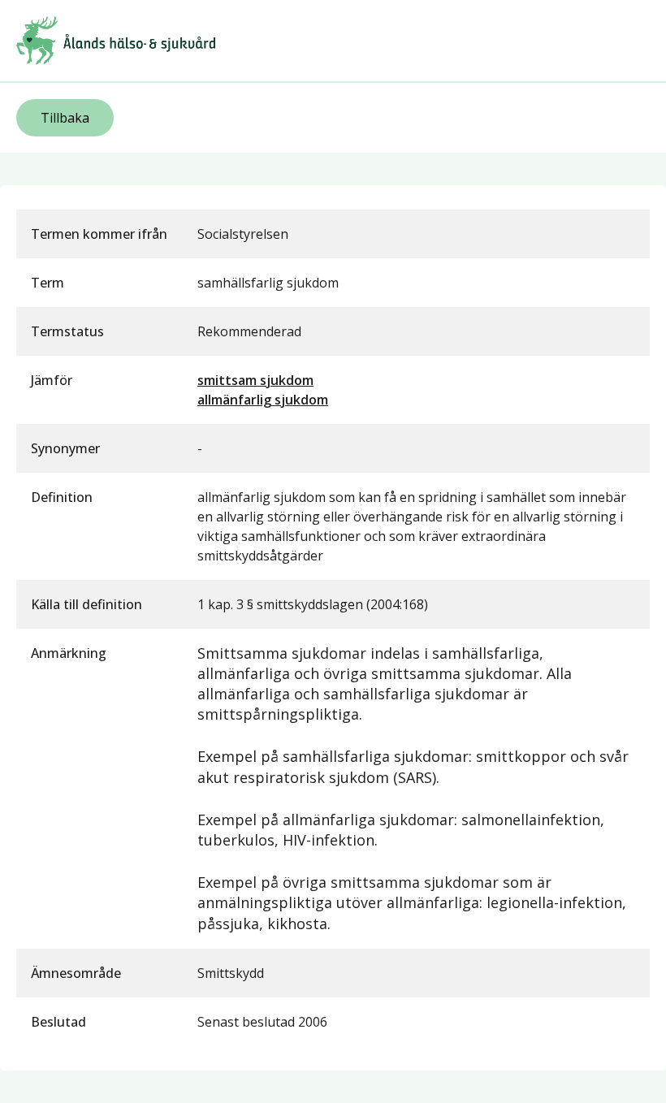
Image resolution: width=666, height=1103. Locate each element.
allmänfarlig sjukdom (262, 400)
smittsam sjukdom (255, 380)
